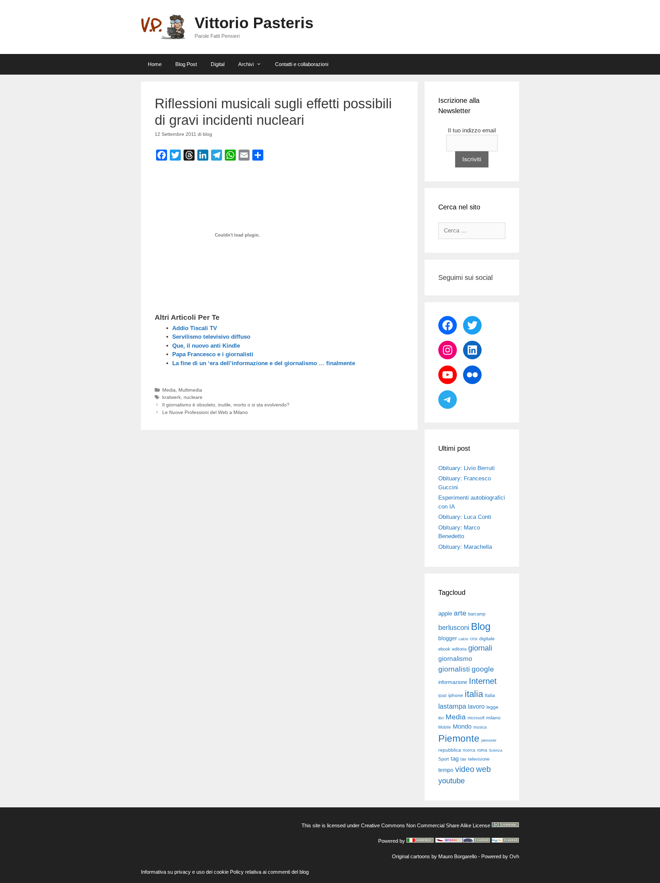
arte (460, 613)
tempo (445, 770)
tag (455, 758)
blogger (447, 638)
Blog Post (186, 64)
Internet (483, 681)
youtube (451, 780)
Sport (443, 759)
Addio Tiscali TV (194, 328)
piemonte (488, 740)
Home (155, 64)
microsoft (476, 718)
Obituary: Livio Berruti (466, 468)
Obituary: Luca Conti (464, 517)
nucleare (193, 397)
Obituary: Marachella (465, 547)
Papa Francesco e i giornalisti (212, 354)
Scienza (495, 750)
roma (482, 750)
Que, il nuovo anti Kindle (206, 345)
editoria (459, 649)
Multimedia (190, 390)
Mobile (444, 727)
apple (445, 613)
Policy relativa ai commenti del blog (269, 872)
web (483, 769)
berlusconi (453, 627)
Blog (481, 626)
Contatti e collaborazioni (301, 64)
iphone (455, 695)
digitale (487, 638)
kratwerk (171, 397)
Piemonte (459, 738)
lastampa (452, 706)
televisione (479, 759)
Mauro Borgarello (457, 856)
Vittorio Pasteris (254, 23)
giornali (480, 648)
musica (480, 727)
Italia (490, 695)
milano (493, 717)
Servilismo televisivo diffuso (211, 337)
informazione (452, 682)
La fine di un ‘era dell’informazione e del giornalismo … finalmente (263, 363)
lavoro (476, 706)
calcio (463, 639)
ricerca (469, 750)
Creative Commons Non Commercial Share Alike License (425, 825)
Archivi (246, 64)
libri (441, 718)
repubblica (449, 750)
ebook (444, 649)
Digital (217, 64)
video (464, 769)
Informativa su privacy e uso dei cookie (185, 872)
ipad (442, 695)
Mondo (462, 726)
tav (463, 759)
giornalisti (454, 669)
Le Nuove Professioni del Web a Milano (205, 412)
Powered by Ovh (500, 856)
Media (169, 390)
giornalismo (455, 658)
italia (474, 694)
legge (492, 707)
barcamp (476, 614)
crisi (473, 638)
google (483, 669)
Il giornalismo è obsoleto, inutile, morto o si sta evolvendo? (225, 404)
